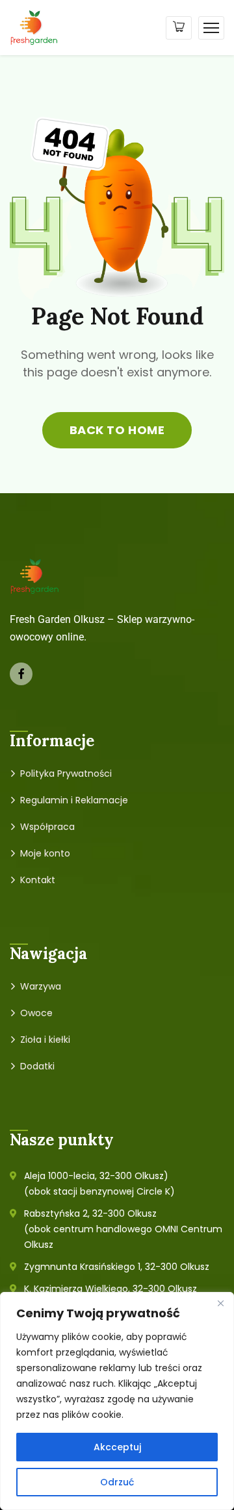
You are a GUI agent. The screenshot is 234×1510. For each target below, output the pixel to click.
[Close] (220, 1303)
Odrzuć (117, 1482)
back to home (117, 430)
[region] (117, 1401)
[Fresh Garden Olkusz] (34, 26)
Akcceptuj (117, 1447)
